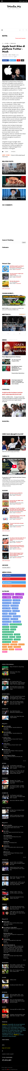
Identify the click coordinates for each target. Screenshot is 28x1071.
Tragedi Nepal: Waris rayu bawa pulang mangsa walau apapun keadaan (13, 923)
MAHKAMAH (5, 616)
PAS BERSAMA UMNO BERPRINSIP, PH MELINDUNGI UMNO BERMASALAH (17, 368)
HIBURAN (13, 627)
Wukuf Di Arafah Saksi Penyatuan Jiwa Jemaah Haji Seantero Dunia (17, 816)
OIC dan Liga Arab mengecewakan (16, 360)
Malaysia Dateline (7, 825)
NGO (4, 624)
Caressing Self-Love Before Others (17, 1009)
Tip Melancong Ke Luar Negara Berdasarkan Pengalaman (17, 266)
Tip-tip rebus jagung (14, 281)
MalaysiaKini (6, 921)
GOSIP (13, 642)
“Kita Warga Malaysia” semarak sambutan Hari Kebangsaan (12, 728)
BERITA (4, 597)
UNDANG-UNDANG (14, 624)
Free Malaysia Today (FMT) (10, 927)
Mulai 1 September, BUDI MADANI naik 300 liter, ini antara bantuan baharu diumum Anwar (13, 827)
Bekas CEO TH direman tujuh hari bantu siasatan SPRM (17, 970)
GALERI (4, 637)
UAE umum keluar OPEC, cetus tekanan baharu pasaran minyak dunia (16, 996)
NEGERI (4, 605)
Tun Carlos (6, 831)
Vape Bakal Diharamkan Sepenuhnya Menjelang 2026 (16, 711)
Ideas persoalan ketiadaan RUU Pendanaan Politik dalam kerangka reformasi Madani (17, 1001)
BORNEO (13, 619)
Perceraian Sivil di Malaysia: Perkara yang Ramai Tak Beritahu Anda (13, 751)
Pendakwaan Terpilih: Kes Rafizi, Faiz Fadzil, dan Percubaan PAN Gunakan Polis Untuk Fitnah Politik (18, 509)
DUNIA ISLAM (6, 642)
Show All (24, 760)
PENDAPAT (15, 621)
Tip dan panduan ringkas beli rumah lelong (16, 274)
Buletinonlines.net (7, 933)
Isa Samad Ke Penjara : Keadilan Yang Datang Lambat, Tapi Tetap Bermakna (17, 787)
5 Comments (18, 283)
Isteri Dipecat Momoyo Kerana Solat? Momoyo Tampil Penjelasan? (12, 739)
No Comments (18, 549)
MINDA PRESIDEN (7, 634)
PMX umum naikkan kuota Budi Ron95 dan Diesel (13, 832)
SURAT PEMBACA (6, 639)
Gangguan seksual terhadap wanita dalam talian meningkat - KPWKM (17, 1015)
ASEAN (4, 649)
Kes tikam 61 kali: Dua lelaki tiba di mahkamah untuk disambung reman (18, 539)
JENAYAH (15, 616)
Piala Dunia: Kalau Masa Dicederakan (15, 672)
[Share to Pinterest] (18, 60)
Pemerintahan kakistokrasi (18, 373)
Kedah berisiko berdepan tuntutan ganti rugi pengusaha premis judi (12, 393)
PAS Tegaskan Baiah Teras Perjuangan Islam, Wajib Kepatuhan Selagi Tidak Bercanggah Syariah (17, 683)
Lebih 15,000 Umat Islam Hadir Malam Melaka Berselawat (12, 956)
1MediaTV (5, 608)
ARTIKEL (4, 619)
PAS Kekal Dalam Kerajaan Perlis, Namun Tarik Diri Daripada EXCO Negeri (17, 688)
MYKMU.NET (6, 841)
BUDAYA (20, 644)
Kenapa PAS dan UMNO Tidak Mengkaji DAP (16, 501)
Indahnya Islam (13, 979)
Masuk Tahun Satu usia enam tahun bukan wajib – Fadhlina (17, 877)
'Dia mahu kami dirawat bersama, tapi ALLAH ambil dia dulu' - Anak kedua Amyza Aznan (17, 908)
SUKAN (13, 608)
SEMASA (11, 613)
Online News (6, 743)
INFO (9, 647)
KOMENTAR (5, 600)
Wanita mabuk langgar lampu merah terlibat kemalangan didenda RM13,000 (16, 554)
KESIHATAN (5, 603)
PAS (3, 613)
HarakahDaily (6, 939)
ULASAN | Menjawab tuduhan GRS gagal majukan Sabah (17, 516)
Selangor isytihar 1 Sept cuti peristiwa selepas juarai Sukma (16, 892)
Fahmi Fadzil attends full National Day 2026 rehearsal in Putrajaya (12, 837)
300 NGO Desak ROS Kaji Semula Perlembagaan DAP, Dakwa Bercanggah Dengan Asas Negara (17, 697)
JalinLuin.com (6, 852)
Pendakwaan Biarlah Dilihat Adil (16, 985)
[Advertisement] (14, 20)
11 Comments (18, 495)
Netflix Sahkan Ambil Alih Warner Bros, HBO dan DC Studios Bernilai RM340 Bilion (17, 913)
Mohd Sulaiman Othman (9, 755)
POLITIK (17, 594)
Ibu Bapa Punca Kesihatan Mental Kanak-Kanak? (17, 810)
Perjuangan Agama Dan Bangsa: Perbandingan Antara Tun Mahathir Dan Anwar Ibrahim (18, 382)
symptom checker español (7, 1054)
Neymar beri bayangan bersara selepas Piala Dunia (17, 897)
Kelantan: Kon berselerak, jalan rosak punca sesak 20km (13, 847)
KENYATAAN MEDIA (7, 632)
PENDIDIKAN (5, 621)
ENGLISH (5, 627)
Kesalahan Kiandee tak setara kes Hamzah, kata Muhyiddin (12, 757)
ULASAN (16, 634)
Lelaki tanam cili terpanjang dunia (10, 842)
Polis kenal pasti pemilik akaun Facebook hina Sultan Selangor (17, 546)
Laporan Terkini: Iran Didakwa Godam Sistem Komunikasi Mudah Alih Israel (17, 863)
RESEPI (4, 652)
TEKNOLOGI (13, 43)
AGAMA (15, 611)
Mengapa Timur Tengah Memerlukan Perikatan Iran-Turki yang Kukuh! (16, 782)
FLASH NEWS (6, 594)
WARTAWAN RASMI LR (9, 945)
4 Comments (18, 277)
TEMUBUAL (16, 647)
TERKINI (14, 603)
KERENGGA (6, 846)
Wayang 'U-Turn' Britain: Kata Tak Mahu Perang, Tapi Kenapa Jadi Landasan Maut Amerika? (17, 772)
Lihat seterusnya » (6, 289)
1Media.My (14, 6)
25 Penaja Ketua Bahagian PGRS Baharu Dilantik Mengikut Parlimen (13, 853)
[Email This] (22, 60)
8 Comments (18, 269)
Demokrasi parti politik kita (16, 493)
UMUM (12, 629)
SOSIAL (11, 637)
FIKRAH (10, 649)
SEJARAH (5, 629)
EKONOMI (13, 605)
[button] (2, 1)
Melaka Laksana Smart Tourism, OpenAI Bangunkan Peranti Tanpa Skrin (17, 868)
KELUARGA (18, 649)
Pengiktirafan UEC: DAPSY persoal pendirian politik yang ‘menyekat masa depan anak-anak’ (17, 883)
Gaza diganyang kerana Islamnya (11, 357)
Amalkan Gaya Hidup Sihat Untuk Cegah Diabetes (17, 717)
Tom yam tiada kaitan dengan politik (17, 524)
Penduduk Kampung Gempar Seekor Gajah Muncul (12, 745)
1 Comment (18, 542)
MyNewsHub (6, 954)
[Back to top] (24, 1068)
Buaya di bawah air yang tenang (17, 666)
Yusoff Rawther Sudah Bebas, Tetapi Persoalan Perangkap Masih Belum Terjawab (13, 326)
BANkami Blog (7, 738)
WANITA (16, 639)
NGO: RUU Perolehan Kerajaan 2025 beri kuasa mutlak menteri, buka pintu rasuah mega (17, 703)
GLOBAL (7, 43)
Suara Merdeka (7, 726)
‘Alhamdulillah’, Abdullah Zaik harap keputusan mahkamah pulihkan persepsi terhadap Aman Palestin (17, 966)
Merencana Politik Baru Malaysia (17, 800)
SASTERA (13, 644)
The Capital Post (7, 835)
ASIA (4, 647)
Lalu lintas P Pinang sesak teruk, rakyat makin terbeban (12, 941)
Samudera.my (6, 749)
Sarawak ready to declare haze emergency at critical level (12, 929)
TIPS (18, 637)
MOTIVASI (5, 644)
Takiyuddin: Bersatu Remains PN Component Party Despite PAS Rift (13, 935)
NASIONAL (15, 597)
